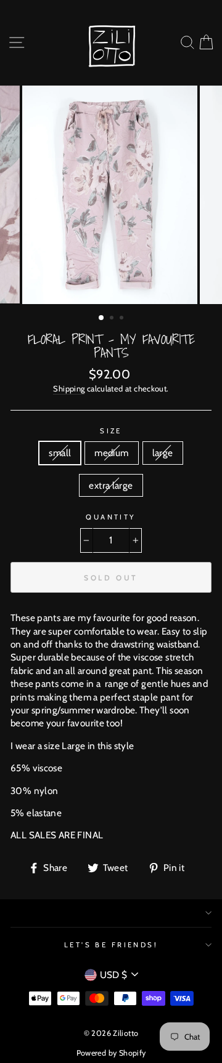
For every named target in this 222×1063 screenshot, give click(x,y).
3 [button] (123, 319)
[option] (111, 195)
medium (111, 453)
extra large (111, 485)
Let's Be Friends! (111, 945)
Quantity (111, 517)
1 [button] (102, 318)
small (60, 453)
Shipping (68, 388)
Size (111, 431)
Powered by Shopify (111, 1052)
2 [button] (113, 319)
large (162, 453)
